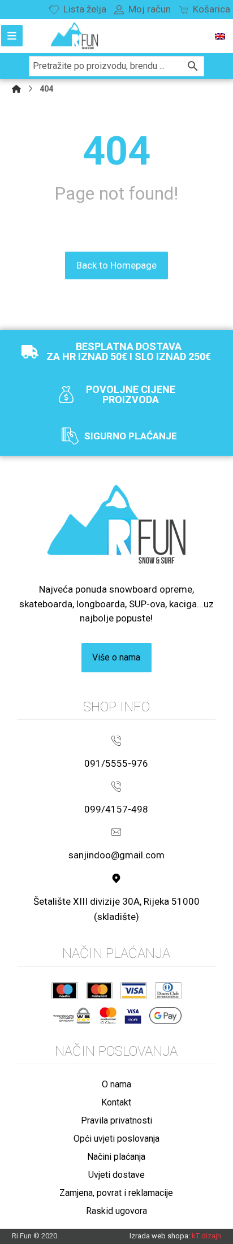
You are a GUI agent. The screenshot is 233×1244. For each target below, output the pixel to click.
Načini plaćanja (116, 1156)
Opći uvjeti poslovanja (116, 1138)
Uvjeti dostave (116, 1174)
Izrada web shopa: (160, 1236)
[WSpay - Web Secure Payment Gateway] (72, 1015)
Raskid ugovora (116, 1211)
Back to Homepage (116, 265)
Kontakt (116, 1102)
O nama (116, 1084)
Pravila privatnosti (116, 1120)
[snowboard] (74, 36)
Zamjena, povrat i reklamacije (116, 1192)
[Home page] (16, 88)
